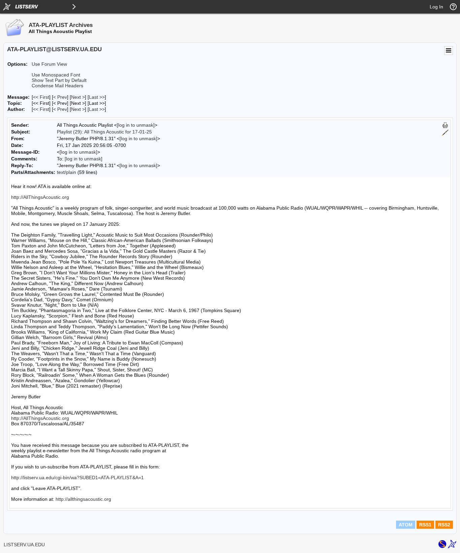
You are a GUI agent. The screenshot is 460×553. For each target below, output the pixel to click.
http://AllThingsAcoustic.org (40, 197)
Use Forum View (49, 64)
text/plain (66, 172)
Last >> (97, 97)
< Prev (60, 97)
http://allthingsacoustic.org (83, 499)
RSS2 (444, 524)
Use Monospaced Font (56, 75)
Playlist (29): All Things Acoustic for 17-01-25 (104, 131)
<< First (41, 97)
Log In (436, 6)
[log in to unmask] (136, 125)
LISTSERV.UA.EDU (24, 544)
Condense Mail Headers (57, 85)
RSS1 (425, 524)
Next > (78, 97)
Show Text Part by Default (59, 80)
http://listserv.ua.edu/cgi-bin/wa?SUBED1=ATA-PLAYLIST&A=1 (77, 477)
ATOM (406, 524)
